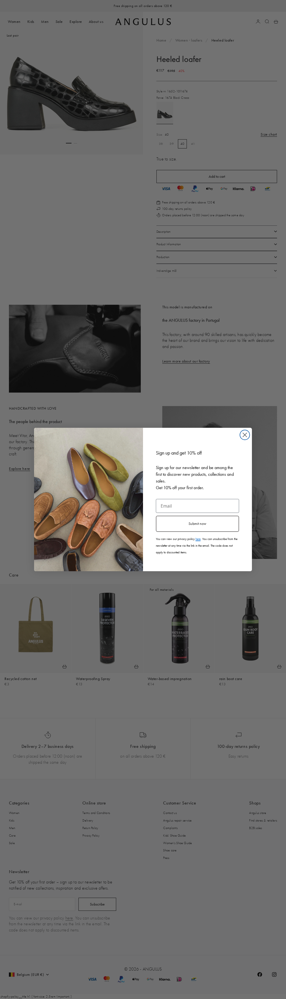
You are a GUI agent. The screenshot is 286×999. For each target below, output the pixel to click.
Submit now (197, 523)
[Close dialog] (245, 435)
